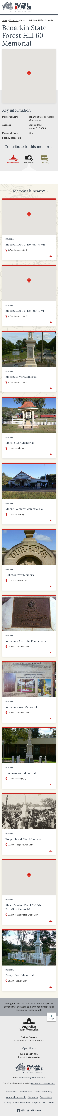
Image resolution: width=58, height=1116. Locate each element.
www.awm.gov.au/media (43, 1083)
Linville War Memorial (20, 442)
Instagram (28, 1110)
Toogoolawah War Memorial (24, 839)
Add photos (29, 162)
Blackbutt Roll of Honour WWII (25, 244)
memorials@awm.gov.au (31, 1077)
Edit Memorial (13, 162)
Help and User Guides (43, 1102)
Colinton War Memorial (20, 575)
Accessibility (46, 1097)
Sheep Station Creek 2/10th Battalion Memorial (23, 907)
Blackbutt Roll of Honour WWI (25, 310)
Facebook (18, 1110)
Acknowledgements (16, 1097)
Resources (11, 1091)
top (52, 1019)
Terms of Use (25, 1091)
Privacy (7, 1102)
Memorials (13, 20)
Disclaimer (33, 1097)
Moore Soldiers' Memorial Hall (25, 509)
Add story (44, 162)
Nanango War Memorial (21, 773)
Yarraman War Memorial (21, 707)
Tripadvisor (23, 1110)
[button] (52, 7)
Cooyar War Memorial (20, 975)
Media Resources (21, 1102)
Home (4, 20)
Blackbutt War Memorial (21, 376)
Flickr (38, 1110)
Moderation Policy (43, 1091)
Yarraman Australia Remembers (26, 641)
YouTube (33, 1110)
